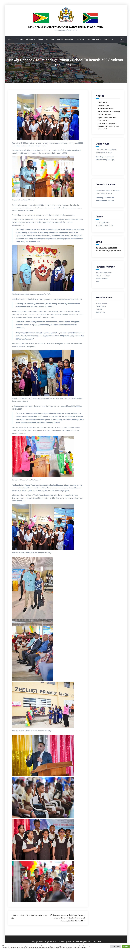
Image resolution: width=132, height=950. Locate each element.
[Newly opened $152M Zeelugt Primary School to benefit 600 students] (48, 117)
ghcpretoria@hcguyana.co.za (106, 248)
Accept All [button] (125, 946)
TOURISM (80, 39)
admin (74, 65)
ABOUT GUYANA (93, 39)
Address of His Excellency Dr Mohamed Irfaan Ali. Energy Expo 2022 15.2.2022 (108, 126)
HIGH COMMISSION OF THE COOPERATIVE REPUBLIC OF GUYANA (66, 27)
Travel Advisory (103, 102)
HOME (10, 39)
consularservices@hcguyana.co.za (108, 251)
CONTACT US (108, 39)
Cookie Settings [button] (115, 946)
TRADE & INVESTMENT (65, 39)
